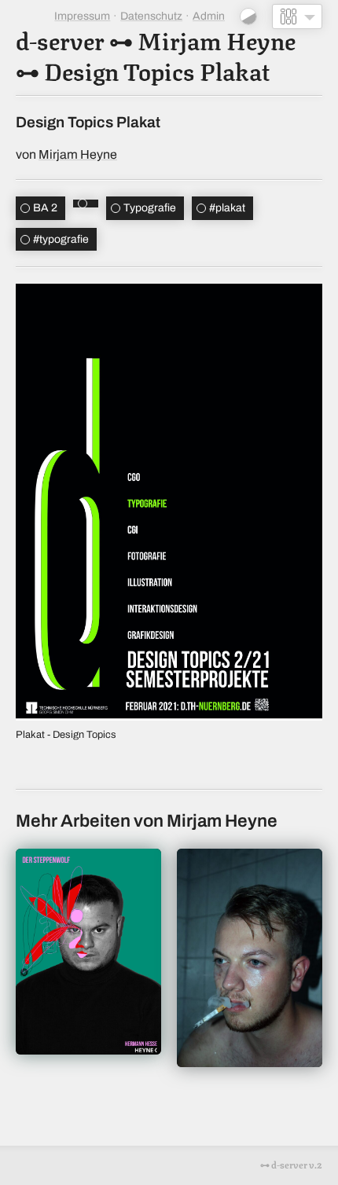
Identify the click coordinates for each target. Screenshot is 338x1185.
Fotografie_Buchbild (89, 952)
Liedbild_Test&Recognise (249, 958)
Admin (209, 16)
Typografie (149, 208)
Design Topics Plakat (157, 69)
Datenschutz (151, 16)
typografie (61, 239)
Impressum (82, 16)
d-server (60, 38)
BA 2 (45, 208)
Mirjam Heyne (217, 38)
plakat (227, 208)
